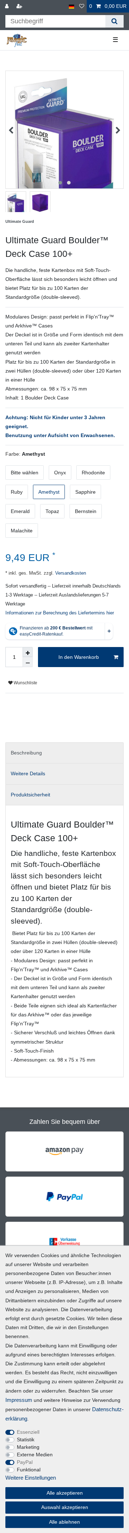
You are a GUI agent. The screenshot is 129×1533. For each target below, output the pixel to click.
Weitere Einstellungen (30, 1478)
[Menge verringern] (28, 662)
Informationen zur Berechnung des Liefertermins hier (59, 612)
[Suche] (114, 21)
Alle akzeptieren (65, 1493)
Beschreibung (26, 753)
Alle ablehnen (64, 1522)
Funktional (28, 1469)
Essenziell (28, 1432)
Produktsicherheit (30, 794)
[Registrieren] (20, 6)
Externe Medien (35, 1454)
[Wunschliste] (82, 6)
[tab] (64, 752)
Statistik (25, 1439)
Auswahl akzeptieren (64, 1507)
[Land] (71, 6)
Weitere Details (28, 773)
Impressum (18, 1400)
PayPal (25, 1462)
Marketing (28, 1447)
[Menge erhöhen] (28, 652)
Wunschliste (25, 682)
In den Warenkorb (78, 657)
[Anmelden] (8, 6)
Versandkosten (70, 573)
